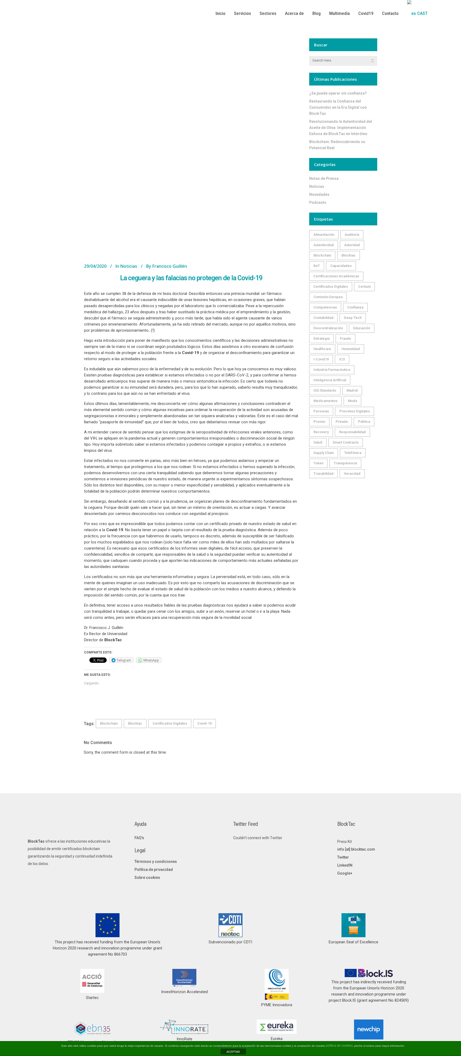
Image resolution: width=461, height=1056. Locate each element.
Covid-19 (204, 723)
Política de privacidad (153, 869)
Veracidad (352, 474)
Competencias (325, 307)
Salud (317, 442)
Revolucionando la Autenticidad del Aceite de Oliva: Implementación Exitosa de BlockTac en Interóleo (340, 127)
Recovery (321, 432)
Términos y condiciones (155, 861)
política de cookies (339, 1045)
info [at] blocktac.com (356, 849)
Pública (364, 422)
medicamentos (325, 401)
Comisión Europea (328, 297)
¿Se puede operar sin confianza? (338, 93)
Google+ (344, 873)
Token (318, 463)
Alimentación (323, 235)
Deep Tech (352, 318)
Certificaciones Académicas (336, 276)
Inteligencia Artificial (329, 380)
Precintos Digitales (354, 411)
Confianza (355, 307)
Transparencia (345, 463)
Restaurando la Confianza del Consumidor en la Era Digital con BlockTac (338, 107)
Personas (321, 411)
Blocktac (135, 723)
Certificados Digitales (170, 723)
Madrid (352, 390)
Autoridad (352, 245)
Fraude (345, 338)
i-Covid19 (321, 359)
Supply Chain (323, 453)
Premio (319, 422)
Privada (342, 422)
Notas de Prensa (324, 178)
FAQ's (139, 838)
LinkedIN (344, 865)
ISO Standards (324, 390)
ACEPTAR (233, 1051)
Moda (352, 401)
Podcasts (317, 202)
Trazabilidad (323, 474)
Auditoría (352, 235)
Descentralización (328, 328)
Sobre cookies (147, 877)
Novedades (319, 194)
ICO (342, 359)
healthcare (322, 349)
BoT (316, 266)
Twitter (343, 857)
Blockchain (109, 723)
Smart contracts (346, 442)
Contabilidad (323, 318)
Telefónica (352, 453)
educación (361, 328)
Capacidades (341, 266)
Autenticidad (323, 245)
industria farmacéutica (331, 370)
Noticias (128, 266)
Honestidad (350, 349)
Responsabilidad (352, 432)
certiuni (364, 287)
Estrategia (321, 338)
